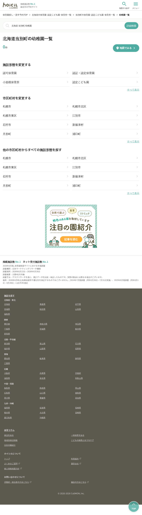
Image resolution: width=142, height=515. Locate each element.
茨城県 (42, 328)
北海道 (7, 304)
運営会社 (75, 463)
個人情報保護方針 (11, 468)
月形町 (7, 134)
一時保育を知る (77, 435)
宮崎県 (78, 412)
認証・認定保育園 (83, 73)
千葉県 (7, 328)
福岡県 (7, 407)
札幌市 (7, 106)
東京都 (7, 323)
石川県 (78, 343)
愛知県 (7, 358)
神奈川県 (43, 323)
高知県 (78, 397)
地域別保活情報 (10, 440)
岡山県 (78, 388)
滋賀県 (7, 378)
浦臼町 (76, 134)
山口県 (42, 392)
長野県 (78, 348)
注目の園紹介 (10, 445)
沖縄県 (42, 417)
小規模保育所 (11, 82)
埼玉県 (78, 323)
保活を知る (9, 435)
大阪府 (7, 373)
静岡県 (78, 358)
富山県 (42, 343)
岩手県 (78, 304)
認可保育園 (10, 73)
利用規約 (75, 458)
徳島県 (78, 392)
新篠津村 (77, 124)
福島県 (7, 313)
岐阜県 (42, 358)
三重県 (7, 363)
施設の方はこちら (78, 482)
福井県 (7, 348)
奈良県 (42, 378)
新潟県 (7, 343)
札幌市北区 (79, 106)
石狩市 (7, 124)
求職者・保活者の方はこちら (16, 482)
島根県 (42, 388)
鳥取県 (7, 388)
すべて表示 (133, 89)
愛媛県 (42, 397)
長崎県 (78, 407)
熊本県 (7, 412)
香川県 (7, 397)
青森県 (42, 304)
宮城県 (7, 309)
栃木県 (78, 328)
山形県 (78, 309)
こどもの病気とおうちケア (82, 440)
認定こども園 (80, 82)
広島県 (7, 392)
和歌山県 (79, 378)
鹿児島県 (8, 417)
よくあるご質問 (10, 463)
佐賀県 (42, 407)
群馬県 (7, 333)
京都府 (78, 373)
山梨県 (42, 348)
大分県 (42, 412)
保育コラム (9, 430)
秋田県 (42, 309)
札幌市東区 (10, 115)
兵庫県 (42, 373)
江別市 (76, 115)
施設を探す (9, 295)
